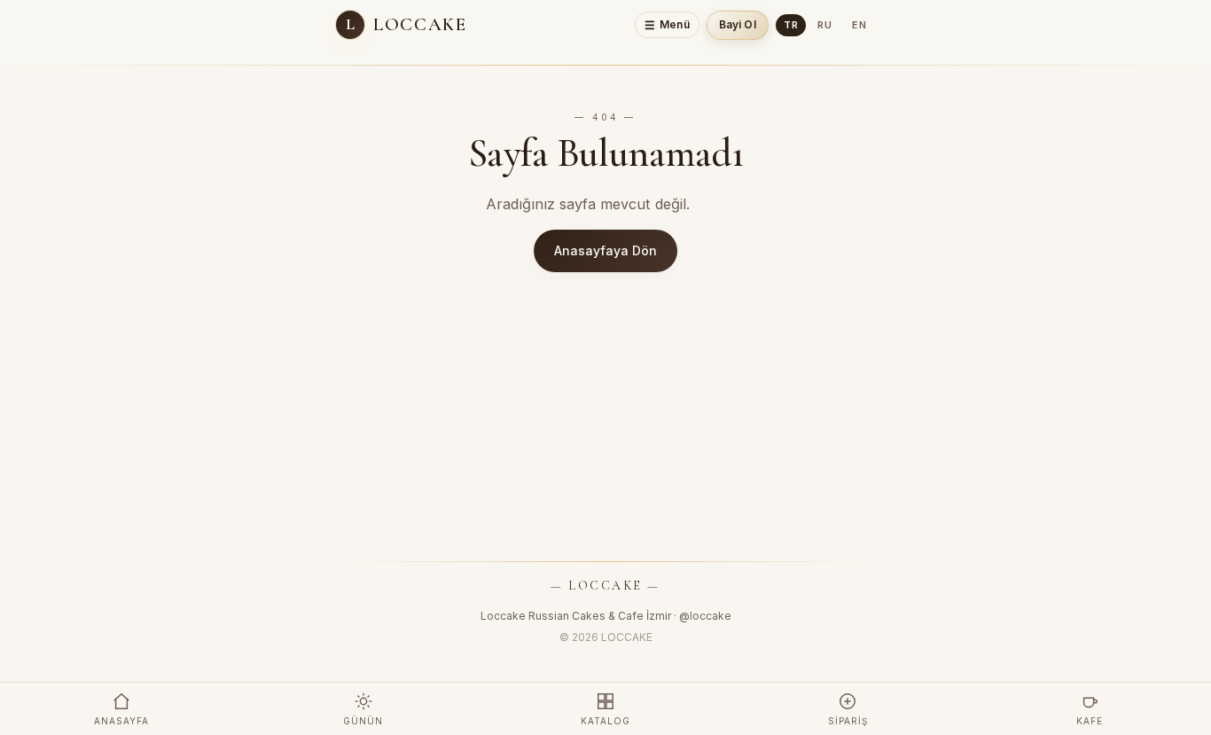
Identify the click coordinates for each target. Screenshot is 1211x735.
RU (824, 25)
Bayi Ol (737, 24)
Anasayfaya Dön (605, 250)
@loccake (705, 615)
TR (791, 25)
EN (859, 25)
